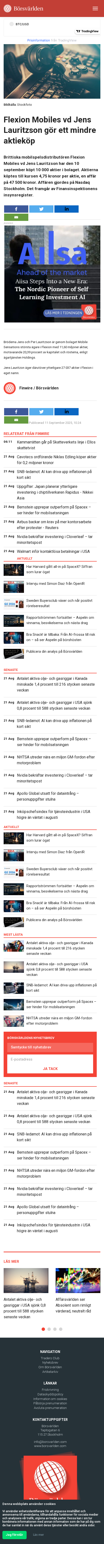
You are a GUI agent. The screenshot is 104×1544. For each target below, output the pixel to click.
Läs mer (38, 1534)
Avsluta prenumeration (50, 1408)
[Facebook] (16, 209)
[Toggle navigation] (95, 8)
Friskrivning (50, 1389)
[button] (43, 1329)
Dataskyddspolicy (50, 1394)
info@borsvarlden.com (50, 1442)
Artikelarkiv (50, 1372)
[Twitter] (41, 209)
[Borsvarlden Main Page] (23, 8)
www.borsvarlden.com (50, 1446)
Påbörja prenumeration (50, 1403)
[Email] (16, 217)
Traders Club (50, 1358)
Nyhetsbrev (50, 1362)
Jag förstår (14, 1534)
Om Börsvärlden (50, 1367)
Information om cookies (50, 1399)
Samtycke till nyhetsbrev (31, 1047)
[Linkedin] (66, 209)
